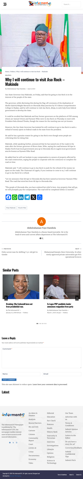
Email (46, 374)
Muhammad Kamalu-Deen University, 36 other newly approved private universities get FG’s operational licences (62, 253)
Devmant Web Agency (15, 476)
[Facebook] (10, 442)
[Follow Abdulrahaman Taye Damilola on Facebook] (41, 239)
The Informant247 (13, 310)
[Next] (77, 298)
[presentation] (21, 286)
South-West (22, 208)
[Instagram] (16, 442)
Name (5, 374)
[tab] (37, 323)
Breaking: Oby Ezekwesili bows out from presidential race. (19, 305)
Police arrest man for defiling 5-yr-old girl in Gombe (20, 252)
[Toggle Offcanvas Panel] (5, 4)
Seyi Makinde (10, 208)
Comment (7, 349)
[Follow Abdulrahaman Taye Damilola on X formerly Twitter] (42, 239)
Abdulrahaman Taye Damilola (16, 89)
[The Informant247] (40, 4)
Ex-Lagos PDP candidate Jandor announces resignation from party (60, 305)
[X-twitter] (13, 442)
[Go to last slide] (6, 298)
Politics (8, 75)
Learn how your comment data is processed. (50, 384)
